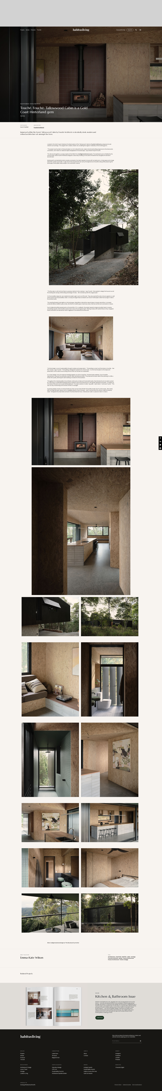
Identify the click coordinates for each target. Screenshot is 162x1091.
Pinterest (117, 1059)
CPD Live (54, 1069)
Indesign (22, 1071)
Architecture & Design (25, 1067)
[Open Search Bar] (136, 29)
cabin (128, 956)
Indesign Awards (88, 1067)
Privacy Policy (118, 1084)
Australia (118, 956)
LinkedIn (117, 1057)
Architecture (111, 956)
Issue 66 (130, 30)
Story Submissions (137, 1084)
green (120, 958)
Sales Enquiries (127, 1084)
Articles (27, 30)
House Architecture (113, 959)
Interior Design (124, 959)
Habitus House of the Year (90, 1071)
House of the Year (120, 30)
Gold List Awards (88, 1073)
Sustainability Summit (58, 1071)
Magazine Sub (55, 1057)
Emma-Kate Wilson (35, 103)
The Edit (39, 30)
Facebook (117, 1055)
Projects (22, 30)
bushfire (124, 956)
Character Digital (119, 1067)
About (85, 1053)
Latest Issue (55, 1053)
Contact (86, 1055)
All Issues (54, 1055)
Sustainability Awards (89, 1069)
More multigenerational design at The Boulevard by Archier (63, 942)
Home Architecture (128, 958)
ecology (133, 956)
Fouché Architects (39, 127)
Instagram (118, 1053)
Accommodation (24, 103)
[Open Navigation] (140, 29)
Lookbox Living (24, 1073)
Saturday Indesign (56, 1067)
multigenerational (83, 154)
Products (33, 30)
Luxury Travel (23, 1069)
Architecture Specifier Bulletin (59, 1073)
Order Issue (100, 1017)
